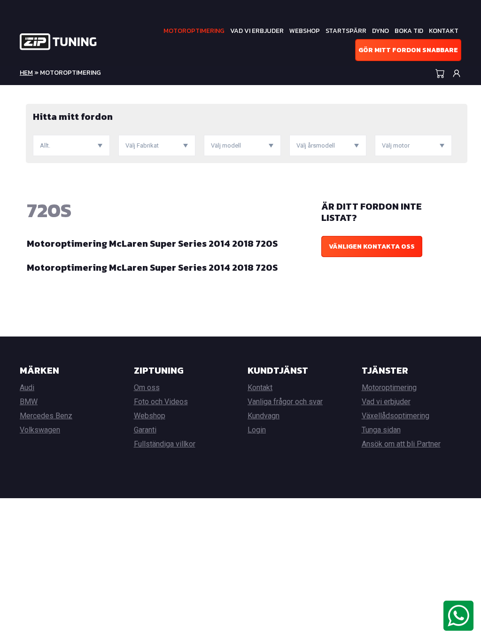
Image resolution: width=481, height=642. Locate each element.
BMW (29, 401)
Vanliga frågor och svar (285, 401)
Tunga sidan (381, 429)
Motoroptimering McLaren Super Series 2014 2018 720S (152, 243)
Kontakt (443, 30)
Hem (26, 73)
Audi (27, 387)
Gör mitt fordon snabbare (408, 50)
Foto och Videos (161, 401)
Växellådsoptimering (395, 415)
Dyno (380, 30)
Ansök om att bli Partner (401, 443)
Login (257, 429)
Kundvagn (263, 415)
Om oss (147, 387)
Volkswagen (40, 429)
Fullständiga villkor (164, 443)
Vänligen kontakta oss (372, 246)
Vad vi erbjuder (257, 30)
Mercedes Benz (46, 415)
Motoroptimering (194, 30)
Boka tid (409, 30)
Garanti (145, 429)
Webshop (304, 30)
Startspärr (346, 30)
